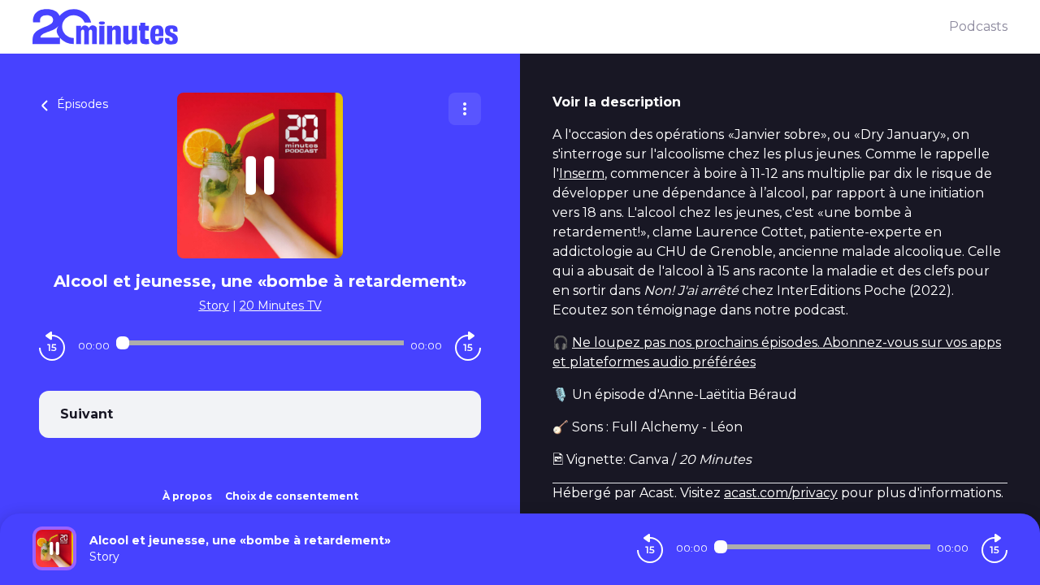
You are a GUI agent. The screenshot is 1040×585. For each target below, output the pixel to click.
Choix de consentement (291, 496)
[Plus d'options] (464, 109)
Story (214, 305)
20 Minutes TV (281, 305)
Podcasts (978, 26)
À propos (187, 496)
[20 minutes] (490, 26)
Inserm (581, 173)
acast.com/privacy (781, 492)
